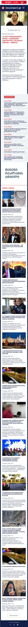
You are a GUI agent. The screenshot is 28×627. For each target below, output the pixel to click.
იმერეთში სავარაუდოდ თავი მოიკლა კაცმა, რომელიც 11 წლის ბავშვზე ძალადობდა (14, 138)
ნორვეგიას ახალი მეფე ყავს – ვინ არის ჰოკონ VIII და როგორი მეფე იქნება (12, 247)
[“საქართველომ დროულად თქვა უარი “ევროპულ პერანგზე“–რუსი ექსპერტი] (14, 340)
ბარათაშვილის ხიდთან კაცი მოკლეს (14, 152)
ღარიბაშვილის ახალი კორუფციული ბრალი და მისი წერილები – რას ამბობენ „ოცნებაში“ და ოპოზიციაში (15, 122)
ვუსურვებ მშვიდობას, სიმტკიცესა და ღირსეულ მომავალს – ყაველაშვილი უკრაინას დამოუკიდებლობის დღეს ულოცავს (14, 114)
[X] (7, 89)
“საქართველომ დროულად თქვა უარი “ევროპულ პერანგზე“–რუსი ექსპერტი (12, 352)
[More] (21, 89)
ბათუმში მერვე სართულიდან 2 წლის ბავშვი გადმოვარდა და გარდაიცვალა (13, 387)
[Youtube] (17, 625)
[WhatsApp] (10, 89)
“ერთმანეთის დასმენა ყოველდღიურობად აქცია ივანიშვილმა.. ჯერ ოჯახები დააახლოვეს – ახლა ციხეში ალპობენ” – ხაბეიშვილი (15, 105)
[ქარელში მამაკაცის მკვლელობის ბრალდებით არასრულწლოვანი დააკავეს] (14, 482)
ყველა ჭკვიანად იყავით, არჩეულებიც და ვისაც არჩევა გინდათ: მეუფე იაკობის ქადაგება (14, 600)
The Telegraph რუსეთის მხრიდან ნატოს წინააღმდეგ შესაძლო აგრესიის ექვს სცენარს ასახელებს (14, 318)
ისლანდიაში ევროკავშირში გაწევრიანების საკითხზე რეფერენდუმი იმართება (10, 459)
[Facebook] (3, 89)
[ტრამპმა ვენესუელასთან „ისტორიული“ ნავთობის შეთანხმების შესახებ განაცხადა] (14, 270)
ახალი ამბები (8, 101)
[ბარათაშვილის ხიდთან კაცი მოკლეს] (14, 556)
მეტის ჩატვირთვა (13, 615)
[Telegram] (17, 89)
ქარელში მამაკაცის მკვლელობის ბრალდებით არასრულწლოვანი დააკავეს (12, 494)
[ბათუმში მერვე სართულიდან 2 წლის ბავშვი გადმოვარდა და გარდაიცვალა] (14, 375)
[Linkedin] (14, 89)
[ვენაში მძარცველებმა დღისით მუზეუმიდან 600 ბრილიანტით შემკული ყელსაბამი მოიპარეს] (14, 199)
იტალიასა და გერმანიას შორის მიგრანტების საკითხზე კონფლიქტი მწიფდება (14, 145)
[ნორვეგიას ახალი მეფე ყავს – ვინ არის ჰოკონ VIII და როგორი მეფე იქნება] (14, 235)
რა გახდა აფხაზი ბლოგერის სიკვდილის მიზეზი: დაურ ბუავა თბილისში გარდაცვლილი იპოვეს (15, 130)
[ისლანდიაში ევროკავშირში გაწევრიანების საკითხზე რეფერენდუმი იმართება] (14, 447)
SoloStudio (17, 622)
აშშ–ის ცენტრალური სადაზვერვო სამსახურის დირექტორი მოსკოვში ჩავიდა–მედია (13, 158)
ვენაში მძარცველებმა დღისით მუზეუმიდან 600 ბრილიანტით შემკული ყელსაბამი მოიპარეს (11, 210)
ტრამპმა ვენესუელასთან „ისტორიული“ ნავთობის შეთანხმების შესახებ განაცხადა (13, 281)
